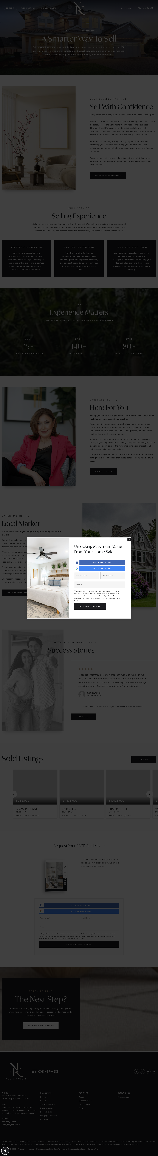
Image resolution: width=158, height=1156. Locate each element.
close (129, 539)
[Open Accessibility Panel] (5, 1151)
